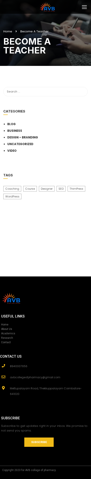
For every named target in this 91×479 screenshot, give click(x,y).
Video (12, 151)
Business (14, 131)
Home (7, 31)
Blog (11, 124)
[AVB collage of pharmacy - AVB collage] (47, 8)
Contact (6, 342)
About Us (6, 329)
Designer (47, 189)
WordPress (12, 196)
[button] (39, 442)
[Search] (82, 91)
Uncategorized (20, 144)
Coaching (12, 189)
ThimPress (76, 189)
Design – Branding (22, 137)
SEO (61, 189)
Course (30, 189)
